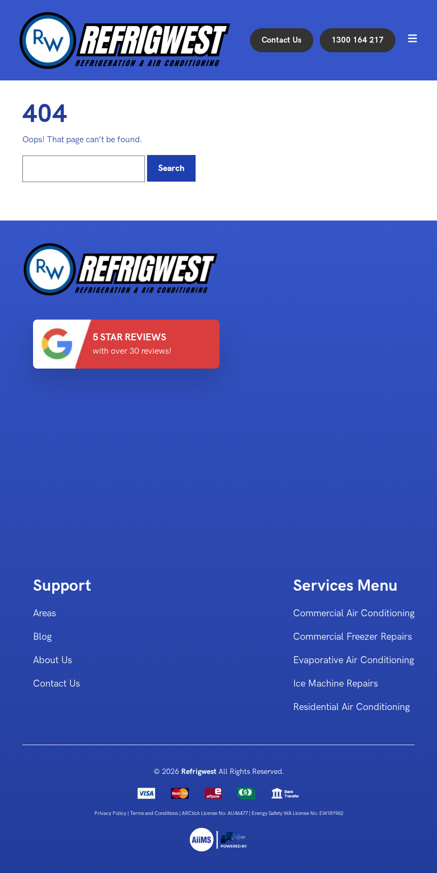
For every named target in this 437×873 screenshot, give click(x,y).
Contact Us (282, 40)
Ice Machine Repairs (335, 683)
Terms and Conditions (154, 813)
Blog (42, 636)
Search (171, 168)
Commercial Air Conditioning (354, 613)
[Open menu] (412, 38)
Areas (44, 613)
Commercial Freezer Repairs (352, 636)
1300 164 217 (357, 40)
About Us (52, 660)
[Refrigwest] (218, 840)
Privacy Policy (110, 813)
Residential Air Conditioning (351, 707)
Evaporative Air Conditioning (353, 660)
